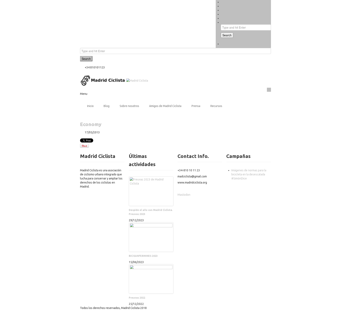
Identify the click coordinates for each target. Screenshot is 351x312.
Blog (106, 106)
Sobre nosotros (129, 106)
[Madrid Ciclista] (114, 80)
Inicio (90, 106)
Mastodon (184, 194)
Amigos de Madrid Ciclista (165, 106)
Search (227, 35)
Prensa (196, 106)
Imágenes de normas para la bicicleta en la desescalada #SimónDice (248, 174)
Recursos (216, 106)
